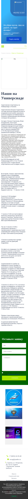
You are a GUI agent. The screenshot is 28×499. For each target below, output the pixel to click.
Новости (14, 474)
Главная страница (6, 53)
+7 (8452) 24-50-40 (15, 456)
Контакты (14, 478)
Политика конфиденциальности (14, 480)
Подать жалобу (14, 39)
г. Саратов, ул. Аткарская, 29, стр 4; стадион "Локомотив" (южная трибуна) (14, 465)
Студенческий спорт (14, 476)
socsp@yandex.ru (15, 459)
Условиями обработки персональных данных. (14, 489)
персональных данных (14, 374)
